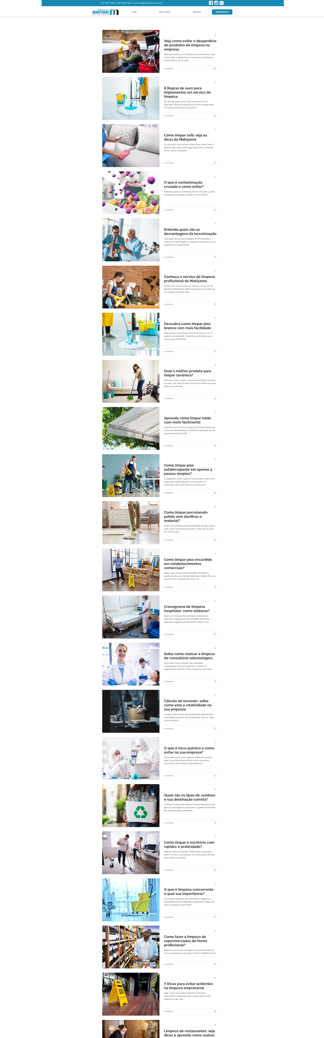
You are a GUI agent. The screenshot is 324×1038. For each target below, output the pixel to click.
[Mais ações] (216, 35)
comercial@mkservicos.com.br (147, 3)
